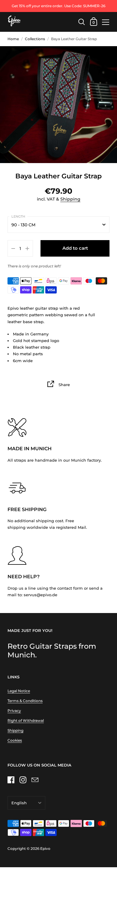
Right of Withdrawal (26, 720)
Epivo (45, 848)
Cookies (15, 740)
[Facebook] (11, 780)
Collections (35, 39)
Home (13, 39)
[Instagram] (23, 780)
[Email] (35, 780)
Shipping (70, 199)
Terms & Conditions (25, 700)
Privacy (14, 710)
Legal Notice (19, 691)
